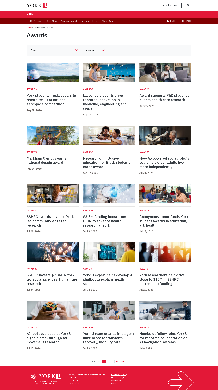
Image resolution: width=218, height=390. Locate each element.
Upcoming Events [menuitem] (89, 20)
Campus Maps (75, 383)
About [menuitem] (108, 20)
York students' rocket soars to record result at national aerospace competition (51, 99)
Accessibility (116, 380)
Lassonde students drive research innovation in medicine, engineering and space (105, 102)
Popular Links (170, 5)
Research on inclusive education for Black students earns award (106, 162)
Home (29, 27)
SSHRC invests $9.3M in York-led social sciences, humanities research (52, 279)
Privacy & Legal (117, 377)
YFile (30, 14)
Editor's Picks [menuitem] (35, 20)
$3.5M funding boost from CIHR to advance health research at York (104, 221)
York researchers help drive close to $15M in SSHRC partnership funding (162, 279)
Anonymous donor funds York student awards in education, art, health (163, 221)
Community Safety (119, 374)
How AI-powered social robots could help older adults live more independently (164, 162)
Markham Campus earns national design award (46, 160)
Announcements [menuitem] (69, 20)
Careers (114, 383)
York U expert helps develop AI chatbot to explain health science (108, 279)
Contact (186, 20)
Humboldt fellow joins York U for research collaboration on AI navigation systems (163, 338)
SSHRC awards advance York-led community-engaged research (51, 221)
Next (123, 361)
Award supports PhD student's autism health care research (164, 97)
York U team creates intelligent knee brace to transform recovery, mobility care (108, 338)
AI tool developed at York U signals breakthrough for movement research (49, 338)
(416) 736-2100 (76, 380)
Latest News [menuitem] (51, 20)
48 (117, 361)
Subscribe (170, 20)
